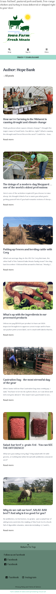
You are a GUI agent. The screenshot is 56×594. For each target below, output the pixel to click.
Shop (9, 52)
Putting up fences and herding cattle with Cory (27, 251)
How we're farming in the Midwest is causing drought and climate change (25, 121)
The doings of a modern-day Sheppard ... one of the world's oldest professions (27, 186)
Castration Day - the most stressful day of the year (26, 381)
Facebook (12, 560)
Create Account (32, 57)
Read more (8, 139)
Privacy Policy (20, 587)
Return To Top (28, 547)
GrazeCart (42, 592)
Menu (47, 52)
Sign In (28, 52)
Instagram (30, 577)
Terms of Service (35, 587)
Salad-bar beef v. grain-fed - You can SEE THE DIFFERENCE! (28, 446)
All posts (9, 76)
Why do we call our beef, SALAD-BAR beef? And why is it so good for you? (25, 511)
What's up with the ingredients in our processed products (25, 316)
